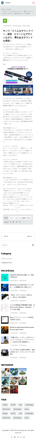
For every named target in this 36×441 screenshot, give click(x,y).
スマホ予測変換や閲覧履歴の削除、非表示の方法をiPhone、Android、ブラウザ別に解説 (22, 307)
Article (9, 9)
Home (3, 9)
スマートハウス (7, 258)
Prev (6, 236)
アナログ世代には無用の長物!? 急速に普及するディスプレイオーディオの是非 (22, 352)
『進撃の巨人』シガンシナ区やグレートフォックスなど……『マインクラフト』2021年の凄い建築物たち (22, 340)
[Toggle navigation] (33, 2)
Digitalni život (7, 262)
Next (29, 236)
